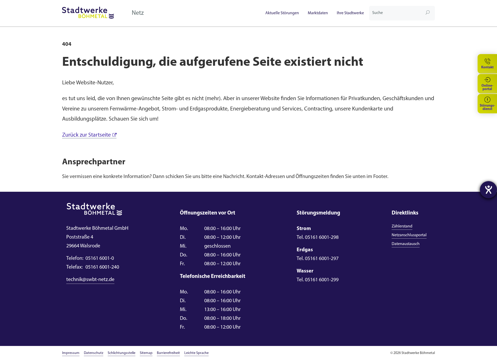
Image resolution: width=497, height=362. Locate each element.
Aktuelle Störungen (282, 13)
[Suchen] (427, 13)
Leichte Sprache (196, 353)
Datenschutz (93, 353)
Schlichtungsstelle (121, 353)
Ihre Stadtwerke (350, 13)
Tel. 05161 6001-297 (318, 258)
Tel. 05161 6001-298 (318, 237)
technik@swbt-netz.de (90, 279)
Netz (138, 13)
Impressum (70, 353)
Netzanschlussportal (409, 235)
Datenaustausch (406, 244)
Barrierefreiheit (168, 353)
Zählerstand (402, 226)
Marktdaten (318, 13)
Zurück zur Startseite (86, 135)
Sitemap (146, 353)
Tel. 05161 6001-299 (318, 280)
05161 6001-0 (90, 258)
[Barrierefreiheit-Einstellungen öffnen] (488, 189)
